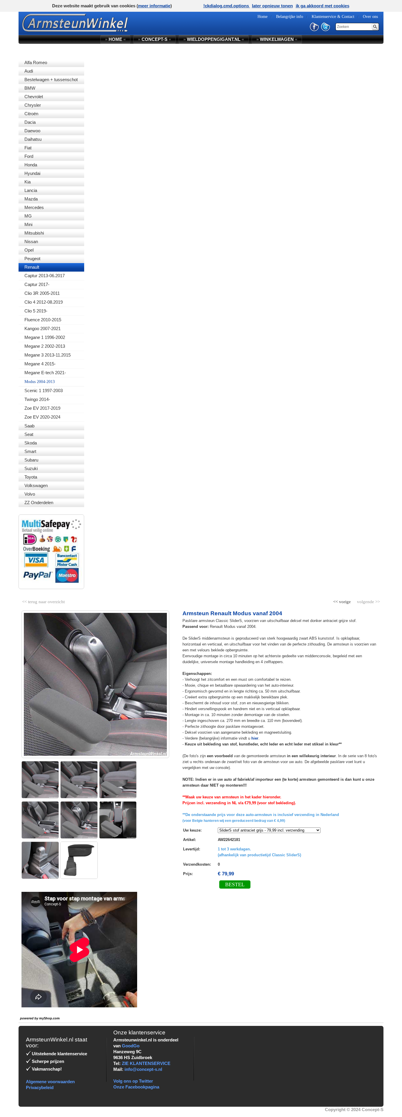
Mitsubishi (34, 232)
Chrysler (32, 105)
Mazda (31, 198)
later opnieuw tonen (272, 5)
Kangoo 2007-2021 (42, 328)
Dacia (30, 122)
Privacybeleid (40, 1087)
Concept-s (154, 39)
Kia (27, 181)
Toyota (30, 476)
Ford (28, 156)
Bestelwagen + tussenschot (51, 79)
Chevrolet (33, 96)
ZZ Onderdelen (38, 502)
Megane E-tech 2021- (45, 372)
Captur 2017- (36, 284)
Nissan (31, 241)
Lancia (30, 190)
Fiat (27, 147)
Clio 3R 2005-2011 (42, 293)
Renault (31, 267)
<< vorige (342, 600)
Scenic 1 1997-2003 (43, 390)
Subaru (31, 459)
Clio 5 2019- (35, 310)
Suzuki (31, 468)
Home (115, 39)
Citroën (31, 113)
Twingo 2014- (37, 399)
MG (28, 215)
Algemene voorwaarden (50, 1081)
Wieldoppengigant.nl (213, 39)
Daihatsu (32, 139)
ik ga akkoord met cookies (322, 5)
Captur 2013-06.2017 (44, 275)
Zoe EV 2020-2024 (42, 416)
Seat (28, 434)
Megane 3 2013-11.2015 (47, 354)
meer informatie (154, 5)
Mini (28, 224)
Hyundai (32, 173)
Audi (28, 70)
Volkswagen (36, 485)
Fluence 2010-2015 (42, 319)
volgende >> (368, 600)
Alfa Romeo (35, 62)
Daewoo (32, 130)
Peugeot (32, 258)
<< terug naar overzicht (43, 600)
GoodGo (130, 1045)
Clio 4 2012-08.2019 (43, 302)
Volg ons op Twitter (133, 1080)
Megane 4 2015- (40, 363)
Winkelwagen (276, 39)
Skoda (30, 442)
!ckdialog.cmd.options (226, 5)
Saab (29, 425)
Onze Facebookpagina (136, 1086)
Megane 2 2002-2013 (44, 346)
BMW (29, 88)
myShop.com (49, 1018)
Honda (30, 164)
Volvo (29, 493)
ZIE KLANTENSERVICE (146, 1063)
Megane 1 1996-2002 (44, 337)
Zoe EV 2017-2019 (42, 408)
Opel (29, 250)
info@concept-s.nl (143, 1069)
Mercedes (34, 207)
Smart (30, 451)
